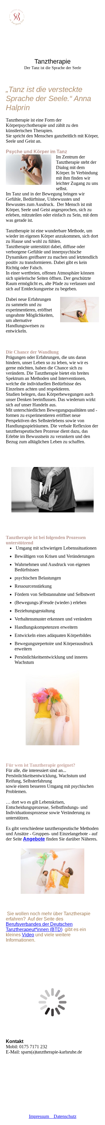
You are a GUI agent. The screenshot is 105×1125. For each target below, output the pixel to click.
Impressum (40, 1116)
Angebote (34, 838)
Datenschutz (64, 1116)
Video (28, 934)
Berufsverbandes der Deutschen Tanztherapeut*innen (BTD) (39, 927)
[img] (30, 18)
